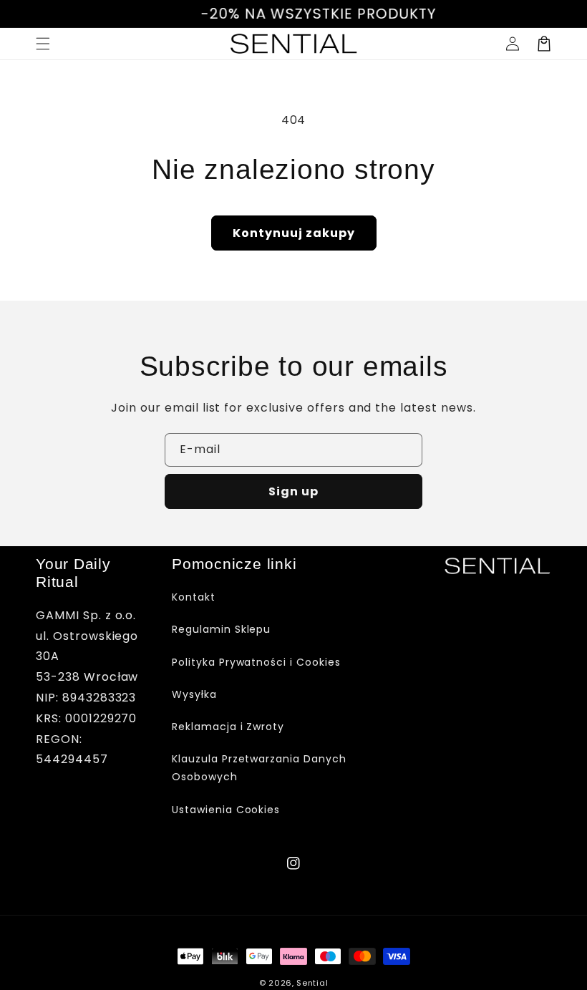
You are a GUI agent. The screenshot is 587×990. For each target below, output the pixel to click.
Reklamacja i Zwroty (228, 726)
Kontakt (193, 597)
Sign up (293, 491)
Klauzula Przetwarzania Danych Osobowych (259, 768)
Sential (312, 983)
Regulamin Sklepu (221, 629)
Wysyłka (194, 694)
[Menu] (43, 43)
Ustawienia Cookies (226, 809)
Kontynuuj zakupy (294, 233)
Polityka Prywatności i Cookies (256, 662)
